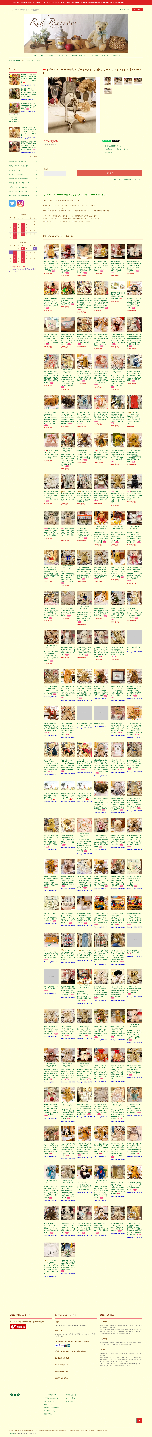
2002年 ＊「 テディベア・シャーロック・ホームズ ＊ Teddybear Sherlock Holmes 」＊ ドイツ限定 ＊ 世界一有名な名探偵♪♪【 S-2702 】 (51, 881)
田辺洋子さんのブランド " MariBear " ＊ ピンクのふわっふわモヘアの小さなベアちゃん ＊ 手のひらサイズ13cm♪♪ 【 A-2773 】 (134, 1035)
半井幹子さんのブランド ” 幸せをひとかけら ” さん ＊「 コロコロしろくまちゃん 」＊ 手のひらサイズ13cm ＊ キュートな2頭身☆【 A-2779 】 (118, 840)
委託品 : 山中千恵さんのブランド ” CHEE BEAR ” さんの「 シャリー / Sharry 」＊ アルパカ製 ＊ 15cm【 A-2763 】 (51, 532)
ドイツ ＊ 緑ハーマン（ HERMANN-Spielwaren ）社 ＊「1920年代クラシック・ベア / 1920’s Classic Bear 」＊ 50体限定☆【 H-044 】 (101, 303)
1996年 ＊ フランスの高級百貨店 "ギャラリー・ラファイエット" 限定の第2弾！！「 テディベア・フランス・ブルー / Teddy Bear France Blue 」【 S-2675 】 (101, 1192)
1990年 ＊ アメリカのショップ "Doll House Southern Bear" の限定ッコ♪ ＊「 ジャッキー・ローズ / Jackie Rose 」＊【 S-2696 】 (118, 1113)
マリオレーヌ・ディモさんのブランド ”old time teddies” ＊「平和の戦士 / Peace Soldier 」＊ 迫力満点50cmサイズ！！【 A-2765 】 (101, 455)
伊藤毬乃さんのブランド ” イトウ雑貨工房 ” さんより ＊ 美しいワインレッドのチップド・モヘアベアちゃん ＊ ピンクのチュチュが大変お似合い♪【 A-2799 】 (68, 267)
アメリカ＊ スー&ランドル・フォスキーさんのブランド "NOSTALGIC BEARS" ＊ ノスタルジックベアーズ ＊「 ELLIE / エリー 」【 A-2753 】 (118, 380)
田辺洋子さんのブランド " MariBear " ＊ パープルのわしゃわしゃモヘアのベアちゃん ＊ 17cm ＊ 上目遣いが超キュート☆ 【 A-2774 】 (51, 1074)
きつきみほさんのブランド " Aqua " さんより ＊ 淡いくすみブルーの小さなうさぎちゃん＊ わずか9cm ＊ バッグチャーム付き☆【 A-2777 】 (134, 537)
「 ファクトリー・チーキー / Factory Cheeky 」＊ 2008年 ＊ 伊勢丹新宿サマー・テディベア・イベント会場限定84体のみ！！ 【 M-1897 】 (118, 991)
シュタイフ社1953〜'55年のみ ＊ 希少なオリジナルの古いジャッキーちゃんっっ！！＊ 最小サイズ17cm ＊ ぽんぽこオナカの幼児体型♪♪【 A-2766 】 (84, 692)
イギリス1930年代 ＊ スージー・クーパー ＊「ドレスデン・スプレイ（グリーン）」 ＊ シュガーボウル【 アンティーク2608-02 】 (68, 339)
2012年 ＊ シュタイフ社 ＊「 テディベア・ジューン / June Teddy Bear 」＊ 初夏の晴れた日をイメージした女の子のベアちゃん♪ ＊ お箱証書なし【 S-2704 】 (84, 882)
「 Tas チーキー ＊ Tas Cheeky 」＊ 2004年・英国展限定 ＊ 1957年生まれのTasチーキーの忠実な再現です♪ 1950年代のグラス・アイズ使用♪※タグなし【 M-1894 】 (134, 1229)
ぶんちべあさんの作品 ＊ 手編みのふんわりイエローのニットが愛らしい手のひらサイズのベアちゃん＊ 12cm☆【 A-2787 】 (68, 840)
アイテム (139, 9)
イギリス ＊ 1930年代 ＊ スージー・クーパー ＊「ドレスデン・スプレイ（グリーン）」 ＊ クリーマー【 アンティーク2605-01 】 (134, 881)
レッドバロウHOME (37, 55)
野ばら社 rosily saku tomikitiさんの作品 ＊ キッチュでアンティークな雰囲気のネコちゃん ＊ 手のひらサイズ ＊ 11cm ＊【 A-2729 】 (118, 728)
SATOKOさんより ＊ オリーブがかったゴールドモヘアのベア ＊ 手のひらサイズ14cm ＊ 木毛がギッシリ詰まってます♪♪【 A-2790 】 (84, 376)
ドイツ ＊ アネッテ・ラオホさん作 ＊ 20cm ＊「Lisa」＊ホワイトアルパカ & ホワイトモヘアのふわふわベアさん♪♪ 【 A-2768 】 (68, 1030)
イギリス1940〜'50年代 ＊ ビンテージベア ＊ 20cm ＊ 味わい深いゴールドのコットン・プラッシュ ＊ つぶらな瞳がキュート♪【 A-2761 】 (118, 497)
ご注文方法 (94, 55)
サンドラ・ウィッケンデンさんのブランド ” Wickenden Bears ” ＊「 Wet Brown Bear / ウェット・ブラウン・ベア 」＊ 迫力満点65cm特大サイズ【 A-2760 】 (101, 804)
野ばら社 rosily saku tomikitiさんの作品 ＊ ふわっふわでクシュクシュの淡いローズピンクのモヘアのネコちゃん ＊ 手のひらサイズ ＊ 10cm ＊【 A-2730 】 (84, 267)
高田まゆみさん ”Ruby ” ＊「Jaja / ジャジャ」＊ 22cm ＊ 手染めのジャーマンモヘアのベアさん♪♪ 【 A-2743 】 (117, 1227)
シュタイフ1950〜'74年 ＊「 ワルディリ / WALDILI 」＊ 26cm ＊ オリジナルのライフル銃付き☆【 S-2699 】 (134, 1108)
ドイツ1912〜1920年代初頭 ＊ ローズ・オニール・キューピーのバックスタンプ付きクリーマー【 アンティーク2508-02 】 (101, 416)
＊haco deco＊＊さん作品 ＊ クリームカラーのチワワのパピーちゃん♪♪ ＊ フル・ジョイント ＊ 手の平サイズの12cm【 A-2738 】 (101, 651)
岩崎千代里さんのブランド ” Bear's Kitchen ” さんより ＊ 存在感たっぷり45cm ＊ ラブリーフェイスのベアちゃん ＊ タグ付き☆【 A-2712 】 (84, 1109)
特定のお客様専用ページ (101, 723)
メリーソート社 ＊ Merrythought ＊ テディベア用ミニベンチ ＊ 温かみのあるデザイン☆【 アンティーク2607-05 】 (51, 953)
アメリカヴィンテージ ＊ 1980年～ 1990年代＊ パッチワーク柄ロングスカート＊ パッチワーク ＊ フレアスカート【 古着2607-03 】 (68, 954)
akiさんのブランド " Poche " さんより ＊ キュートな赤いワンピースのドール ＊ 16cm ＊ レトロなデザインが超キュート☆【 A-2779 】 (101, 537)
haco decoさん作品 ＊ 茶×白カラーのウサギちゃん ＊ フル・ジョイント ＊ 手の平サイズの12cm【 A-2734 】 (68, 650)
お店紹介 (51, 55)
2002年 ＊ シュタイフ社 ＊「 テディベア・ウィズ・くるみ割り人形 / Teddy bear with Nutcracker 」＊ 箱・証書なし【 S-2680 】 (100, 1030)
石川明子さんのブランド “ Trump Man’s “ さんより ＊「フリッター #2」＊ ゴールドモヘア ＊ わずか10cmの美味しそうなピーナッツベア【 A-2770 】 (118, 1030)
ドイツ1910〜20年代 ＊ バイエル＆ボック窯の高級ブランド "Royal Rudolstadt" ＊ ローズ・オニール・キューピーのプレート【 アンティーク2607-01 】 (84, 845)
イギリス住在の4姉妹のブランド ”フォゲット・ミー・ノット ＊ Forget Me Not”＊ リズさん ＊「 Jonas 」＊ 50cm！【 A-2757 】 (101, 1148)
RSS (45, 1414)
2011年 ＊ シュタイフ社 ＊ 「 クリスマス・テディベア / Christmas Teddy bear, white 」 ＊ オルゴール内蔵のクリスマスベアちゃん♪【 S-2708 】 (51, 1109)
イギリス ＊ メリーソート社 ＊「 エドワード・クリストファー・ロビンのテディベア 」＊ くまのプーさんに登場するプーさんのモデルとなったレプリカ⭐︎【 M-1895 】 (118, 955)
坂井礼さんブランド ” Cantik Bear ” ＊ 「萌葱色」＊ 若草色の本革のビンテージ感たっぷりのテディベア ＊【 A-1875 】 (28, 92)
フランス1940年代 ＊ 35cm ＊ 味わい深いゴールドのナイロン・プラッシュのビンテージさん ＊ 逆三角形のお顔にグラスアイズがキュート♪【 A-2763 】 (84, 573)
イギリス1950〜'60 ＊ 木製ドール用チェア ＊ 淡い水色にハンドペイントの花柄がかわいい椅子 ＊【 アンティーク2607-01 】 (101, 495)
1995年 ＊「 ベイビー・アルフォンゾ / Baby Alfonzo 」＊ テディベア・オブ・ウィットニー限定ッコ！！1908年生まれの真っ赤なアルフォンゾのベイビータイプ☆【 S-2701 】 (101, 1072)
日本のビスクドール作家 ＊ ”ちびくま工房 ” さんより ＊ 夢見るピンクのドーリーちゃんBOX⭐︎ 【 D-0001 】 (51, 454)
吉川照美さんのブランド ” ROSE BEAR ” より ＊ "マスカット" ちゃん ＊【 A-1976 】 (28, 106)
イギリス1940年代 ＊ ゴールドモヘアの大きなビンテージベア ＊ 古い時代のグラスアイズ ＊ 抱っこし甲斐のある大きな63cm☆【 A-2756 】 (84, 1148)
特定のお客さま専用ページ (134, 648)
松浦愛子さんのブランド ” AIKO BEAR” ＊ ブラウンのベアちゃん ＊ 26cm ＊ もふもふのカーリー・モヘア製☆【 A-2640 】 (84, 338)
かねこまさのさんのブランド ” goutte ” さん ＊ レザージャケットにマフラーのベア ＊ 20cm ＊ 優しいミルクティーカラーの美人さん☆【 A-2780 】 (134, 840)
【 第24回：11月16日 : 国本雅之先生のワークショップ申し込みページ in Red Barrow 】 (118, 295)
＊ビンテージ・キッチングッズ (32, 60)
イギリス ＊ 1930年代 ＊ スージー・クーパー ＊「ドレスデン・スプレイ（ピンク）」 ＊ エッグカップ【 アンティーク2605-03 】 (68, 918)
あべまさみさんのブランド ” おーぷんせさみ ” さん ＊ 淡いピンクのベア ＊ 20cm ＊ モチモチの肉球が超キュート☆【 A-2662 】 (118, 339)
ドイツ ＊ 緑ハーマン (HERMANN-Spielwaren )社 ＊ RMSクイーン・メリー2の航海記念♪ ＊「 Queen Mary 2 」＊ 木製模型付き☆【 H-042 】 (84, 303)
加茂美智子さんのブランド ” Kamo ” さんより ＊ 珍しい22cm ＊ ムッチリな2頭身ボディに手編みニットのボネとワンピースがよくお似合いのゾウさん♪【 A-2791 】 (118, 804)
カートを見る (70, 1398)
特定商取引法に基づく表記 (133, 179)
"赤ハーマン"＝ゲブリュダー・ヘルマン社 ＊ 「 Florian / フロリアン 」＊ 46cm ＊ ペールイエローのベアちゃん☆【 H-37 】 (84, 616)
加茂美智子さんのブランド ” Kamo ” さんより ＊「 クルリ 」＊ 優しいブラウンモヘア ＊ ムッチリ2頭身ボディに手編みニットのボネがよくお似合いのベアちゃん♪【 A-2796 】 (101, 766)
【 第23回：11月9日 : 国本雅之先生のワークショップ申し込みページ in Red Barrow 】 (84, 796)
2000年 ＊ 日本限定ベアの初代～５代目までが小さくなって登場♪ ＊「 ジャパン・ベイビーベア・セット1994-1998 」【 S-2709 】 (51, 613)
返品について (118, 179)
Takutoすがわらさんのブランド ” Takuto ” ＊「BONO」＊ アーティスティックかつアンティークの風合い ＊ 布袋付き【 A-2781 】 (84, 455)
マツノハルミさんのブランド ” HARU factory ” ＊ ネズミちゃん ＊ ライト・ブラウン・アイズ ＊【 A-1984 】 (29, 131)
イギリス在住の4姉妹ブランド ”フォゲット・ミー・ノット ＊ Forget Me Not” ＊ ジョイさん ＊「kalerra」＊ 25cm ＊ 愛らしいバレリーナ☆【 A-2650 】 (101, 340)
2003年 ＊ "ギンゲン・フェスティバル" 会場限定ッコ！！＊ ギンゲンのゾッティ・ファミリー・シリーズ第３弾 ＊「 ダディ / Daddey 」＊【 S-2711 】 (68, 576)
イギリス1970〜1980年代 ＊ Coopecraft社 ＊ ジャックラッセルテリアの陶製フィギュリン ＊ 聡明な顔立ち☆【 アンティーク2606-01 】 (84, 918)
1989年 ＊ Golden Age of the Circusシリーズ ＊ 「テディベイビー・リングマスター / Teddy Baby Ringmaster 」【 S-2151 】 (51, 303)
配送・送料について (50, 1401)
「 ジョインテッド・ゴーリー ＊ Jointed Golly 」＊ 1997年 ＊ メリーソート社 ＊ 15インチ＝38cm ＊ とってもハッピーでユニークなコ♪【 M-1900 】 (101, 918)
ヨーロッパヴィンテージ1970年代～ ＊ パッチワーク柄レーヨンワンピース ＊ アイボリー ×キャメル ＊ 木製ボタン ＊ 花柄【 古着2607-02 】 (84, 496)
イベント (105, 55)
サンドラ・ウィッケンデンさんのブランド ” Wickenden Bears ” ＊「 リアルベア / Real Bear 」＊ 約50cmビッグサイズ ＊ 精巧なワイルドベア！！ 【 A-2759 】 (51, 418)
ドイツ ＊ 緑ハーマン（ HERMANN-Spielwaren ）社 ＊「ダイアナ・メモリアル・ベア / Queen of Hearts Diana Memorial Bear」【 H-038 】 (101, 991)
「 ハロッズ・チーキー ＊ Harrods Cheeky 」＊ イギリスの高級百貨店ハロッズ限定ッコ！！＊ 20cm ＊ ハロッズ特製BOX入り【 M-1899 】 (118, 455)
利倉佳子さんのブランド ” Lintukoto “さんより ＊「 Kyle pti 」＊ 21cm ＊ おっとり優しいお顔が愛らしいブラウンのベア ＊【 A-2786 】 (134, 691)
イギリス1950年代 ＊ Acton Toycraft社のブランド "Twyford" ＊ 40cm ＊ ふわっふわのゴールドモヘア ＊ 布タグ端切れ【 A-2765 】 (68, 1113)
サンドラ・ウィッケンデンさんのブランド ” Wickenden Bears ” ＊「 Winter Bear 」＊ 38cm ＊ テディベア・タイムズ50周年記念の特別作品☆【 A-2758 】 (68, 418)
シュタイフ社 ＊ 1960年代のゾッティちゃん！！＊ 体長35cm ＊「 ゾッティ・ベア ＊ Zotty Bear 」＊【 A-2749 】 (51, 690)
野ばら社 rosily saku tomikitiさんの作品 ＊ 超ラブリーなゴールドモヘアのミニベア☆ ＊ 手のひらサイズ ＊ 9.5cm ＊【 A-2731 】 (101, 266)
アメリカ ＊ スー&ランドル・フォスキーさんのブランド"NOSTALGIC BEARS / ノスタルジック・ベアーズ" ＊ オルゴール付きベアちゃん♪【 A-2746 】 (68, 1192)
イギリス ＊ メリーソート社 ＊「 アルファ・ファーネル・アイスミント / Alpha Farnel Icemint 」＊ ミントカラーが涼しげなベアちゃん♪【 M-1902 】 (84, 418)
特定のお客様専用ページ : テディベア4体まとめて (134, 951)
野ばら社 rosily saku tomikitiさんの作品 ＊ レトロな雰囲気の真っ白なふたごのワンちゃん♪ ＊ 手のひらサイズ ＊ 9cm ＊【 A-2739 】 (134, 266)
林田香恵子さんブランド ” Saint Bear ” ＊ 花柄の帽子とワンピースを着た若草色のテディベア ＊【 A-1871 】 (28, 78)
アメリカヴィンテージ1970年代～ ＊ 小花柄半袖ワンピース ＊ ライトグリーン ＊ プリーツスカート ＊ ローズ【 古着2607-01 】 (68, 496)
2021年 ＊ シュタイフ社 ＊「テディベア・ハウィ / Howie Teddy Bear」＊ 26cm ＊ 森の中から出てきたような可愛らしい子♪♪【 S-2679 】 (118, 881)
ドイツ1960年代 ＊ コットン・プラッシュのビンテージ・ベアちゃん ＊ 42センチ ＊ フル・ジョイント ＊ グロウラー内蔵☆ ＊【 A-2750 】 (134, 613)
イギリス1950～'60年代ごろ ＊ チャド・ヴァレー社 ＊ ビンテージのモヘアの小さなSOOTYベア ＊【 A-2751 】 (134, 1186)
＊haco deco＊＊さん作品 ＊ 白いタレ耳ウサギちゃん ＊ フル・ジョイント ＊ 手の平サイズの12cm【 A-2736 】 (84, 650)
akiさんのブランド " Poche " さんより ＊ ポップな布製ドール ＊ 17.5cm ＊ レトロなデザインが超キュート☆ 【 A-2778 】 (118, 537)
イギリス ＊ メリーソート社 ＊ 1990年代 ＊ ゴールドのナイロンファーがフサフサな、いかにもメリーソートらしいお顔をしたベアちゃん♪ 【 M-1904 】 (51, 841)
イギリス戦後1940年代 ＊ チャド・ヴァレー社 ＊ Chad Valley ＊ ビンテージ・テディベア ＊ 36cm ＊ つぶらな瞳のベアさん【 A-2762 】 (84, 1030)
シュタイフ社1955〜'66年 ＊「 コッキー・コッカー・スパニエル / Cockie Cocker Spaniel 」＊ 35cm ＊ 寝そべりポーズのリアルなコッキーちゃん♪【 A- (68, 1149)
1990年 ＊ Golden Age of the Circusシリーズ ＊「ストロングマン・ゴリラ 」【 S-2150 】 (68, 301)
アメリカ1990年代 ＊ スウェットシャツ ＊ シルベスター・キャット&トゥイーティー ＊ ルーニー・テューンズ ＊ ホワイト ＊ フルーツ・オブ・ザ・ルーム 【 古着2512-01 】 (51, 1266)
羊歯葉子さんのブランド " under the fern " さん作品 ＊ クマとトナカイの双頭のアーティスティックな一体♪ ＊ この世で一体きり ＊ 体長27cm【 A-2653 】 (68, 460)
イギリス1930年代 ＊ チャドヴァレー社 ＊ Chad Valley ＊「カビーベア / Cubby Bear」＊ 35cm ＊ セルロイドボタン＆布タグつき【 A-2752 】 (68, 691)
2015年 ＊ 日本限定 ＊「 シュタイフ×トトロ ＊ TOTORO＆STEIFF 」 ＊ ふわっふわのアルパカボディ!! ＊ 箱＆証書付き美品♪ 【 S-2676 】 (134, 1148)
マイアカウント (71, 1395)
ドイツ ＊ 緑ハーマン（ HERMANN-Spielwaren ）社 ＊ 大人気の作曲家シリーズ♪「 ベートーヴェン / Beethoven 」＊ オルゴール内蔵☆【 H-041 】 (68, 764)
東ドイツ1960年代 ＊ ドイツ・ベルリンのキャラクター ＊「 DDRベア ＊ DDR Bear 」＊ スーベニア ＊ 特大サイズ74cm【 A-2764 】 (51, 1228)
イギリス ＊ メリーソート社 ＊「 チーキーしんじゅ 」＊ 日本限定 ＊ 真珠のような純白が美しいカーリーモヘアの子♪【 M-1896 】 (51, 496)
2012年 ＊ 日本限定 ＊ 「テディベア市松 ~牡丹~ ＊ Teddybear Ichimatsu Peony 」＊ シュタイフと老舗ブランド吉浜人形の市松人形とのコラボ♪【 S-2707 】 (101, 841)
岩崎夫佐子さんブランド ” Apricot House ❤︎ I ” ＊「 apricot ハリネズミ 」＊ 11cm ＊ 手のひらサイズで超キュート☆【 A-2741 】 (101, 1228)
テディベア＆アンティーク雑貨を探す (71, 55)
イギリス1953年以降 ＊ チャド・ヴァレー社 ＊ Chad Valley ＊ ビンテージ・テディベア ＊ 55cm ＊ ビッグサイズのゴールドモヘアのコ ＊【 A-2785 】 (68, 729)
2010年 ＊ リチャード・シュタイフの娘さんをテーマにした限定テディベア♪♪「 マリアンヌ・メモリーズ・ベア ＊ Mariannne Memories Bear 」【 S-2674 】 (117, 1149)
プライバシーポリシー (51, 1411)
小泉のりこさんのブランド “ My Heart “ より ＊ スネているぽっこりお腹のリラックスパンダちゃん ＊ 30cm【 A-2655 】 (84, 1186)
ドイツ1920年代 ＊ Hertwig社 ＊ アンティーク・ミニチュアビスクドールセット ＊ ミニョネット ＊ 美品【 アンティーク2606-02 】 (84, 533)
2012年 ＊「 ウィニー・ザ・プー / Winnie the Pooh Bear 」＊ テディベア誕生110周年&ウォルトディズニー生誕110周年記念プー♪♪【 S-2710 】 (51, 572)
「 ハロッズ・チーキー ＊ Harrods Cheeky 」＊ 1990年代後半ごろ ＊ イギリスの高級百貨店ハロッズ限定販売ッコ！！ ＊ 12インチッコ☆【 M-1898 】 (134, 456)
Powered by (11, 1433)
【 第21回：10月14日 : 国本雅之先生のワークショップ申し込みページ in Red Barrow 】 (51, 796)
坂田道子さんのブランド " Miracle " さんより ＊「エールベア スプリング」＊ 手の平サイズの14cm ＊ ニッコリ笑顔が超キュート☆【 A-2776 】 (84, 1074)
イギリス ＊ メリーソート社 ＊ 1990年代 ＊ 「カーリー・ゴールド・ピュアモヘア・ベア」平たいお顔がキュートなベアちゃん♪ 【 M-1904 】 (134, 803)
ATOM (50, 1414)
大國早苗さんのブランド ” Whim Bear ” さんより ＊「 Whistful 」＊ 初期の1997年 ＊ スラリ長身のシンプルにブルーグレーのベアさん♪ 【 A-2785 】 (118, 417)
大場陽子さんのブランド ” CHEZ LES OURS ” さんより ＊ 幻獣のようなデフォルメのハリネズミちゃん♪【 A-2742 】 (101, 612)
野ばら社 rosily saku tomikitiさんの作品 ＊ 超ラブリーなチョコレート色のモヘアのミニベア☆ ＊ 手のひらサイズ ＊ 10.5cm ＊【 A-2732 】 (117, 266)
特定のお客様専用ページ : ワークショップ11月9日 (84, 724)
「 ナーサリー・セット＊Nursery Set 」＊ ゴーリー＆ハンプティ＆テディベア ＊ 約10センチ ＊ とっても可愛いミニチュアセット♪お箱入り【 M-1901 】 (117, 919)
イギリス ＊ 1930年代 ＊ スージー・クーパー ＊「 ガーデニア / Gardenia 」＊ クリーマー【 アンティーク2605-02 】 (51, 917)
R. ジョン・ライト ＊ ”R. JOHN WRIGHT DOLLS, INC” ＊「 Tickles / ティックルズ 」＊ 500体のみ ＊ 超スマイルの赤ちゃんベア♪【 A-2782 (101, 691)
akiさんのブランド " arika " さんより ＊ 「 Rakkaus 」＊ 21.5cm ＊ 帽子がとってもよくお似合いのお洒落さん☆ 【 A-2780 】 (84, 996)
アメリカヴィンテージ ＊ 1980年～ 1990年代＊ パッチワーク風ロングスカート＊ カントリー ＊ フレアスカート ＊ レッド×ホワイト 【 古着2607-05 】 (101, 955)
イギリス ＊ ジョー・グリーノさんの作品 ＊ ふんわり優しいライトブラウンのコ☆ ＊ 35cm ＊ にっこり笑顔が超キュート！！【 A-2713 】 (51, 266)
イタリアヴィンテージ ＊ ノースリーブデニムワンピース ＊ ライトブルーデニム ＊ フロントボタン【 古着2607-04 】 (84, 953)
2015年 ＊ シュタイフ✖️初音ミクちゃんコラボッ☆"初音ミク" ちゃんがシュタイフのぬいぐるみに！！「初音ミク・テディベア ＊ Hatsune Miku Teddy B (51, 1192)
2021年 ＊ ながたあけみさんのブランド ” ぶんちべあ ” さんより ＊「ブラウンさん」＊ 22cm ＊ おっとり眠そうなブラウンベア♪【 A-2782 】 (101, 881)
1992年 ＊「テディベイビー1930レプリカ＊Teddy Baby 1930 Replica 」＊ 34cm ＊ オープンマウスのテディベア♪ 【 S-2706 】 (134, 1070)
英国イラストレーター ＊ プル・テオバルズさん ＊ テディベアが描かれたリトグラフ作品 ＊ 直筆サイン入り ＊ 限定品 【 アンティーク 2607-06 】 (118, 691)
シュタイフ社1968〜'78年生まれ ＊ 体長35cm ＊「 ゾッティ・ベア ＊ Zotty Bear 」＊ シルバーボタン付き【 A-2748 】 (134, 763)
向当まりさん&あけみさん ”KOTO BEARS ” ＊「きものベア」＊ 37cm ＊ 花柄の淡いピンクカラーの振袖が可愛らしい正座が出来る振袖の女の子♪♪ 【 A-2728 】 (51, 377)
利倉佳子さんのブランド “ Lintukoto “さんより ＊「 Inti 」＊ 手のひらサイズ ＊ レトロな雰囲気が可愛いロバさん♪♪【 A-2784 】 (51, 728)
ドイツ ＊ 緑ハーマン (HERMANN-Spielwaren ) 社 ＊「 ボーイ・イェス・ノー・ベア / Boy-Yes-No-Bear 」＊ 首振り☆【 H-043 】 (84, 764)
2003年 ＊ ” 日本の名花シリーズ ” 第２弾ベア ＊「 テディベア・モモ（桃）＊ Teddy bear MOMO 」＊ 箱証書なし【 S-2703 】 (68, 881)
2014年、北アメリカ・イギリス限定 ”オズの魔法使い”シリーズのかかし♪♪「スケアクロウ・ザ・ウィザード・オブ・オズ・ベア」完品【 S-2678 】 (118, 613)
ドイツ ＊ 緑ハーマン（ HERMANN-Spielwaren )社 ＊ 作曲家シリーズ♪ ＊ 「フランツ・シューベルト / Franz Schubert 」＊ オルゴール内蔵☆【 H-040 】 (51, 765)
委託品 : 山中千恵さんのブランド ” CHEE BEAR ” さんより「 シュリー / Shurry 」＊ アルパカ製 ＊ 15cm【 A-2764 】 (68, 533)
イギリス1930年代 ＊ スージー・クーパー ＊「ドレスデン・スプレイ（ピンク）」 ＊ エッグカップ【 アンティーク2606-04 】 (51, 339)
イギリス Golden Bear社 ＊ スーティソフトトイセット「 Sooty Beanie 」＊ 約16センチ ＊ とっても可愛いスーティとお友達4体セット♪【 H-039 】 (134, 918)
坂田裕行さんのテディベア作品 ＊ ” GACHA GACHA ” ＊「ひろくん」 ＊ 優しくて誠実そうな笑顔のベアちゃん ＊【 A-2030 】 (28, 145)
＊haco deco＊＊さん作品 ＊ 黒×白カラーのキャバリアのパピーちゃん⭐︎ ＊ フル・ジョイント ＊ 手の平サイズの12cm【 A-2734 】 (68, 1228)
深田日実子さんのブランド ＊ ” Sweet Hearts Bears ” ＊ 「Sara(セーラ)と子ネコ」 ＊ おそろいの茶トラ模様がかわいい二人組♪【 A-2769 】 (101, 572)
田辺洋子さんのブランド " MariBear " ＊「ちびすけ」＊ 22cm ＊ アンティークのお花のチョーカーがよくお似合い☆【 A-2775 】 (68, 1074)
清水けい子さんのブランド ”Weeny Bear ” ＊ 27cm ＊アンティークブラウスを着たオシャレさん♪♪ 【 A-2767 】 (51, 1029)
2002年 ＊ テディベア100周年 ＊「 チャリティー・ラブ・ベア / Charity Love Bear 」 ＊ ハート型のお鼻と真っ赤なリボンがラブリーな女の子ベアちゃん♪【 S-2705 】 (134, 573)
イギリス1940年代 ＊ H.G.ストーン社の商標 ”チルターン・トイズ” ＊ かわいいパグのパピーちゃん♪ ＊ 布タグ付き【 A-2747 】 (51, 1148)
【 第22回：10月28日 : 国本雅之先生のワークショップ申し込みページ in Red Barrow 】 (68, 796)
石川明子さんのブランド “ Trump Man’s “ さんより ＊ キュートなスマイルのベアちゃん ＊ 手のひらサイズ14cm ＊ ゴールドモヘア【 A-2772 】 (118, 572)
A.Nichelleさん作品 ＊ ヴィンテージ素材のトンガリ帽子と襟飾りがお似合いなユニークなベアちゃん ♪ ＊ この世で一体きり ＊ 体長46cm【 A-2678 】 (134, 340)
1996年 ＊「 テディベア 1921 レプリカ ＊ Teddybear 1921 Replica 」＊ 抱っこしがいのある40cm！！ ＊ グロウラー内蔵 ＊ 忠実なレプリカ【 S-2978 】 (118, 1188)
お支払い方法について (51, 1398)
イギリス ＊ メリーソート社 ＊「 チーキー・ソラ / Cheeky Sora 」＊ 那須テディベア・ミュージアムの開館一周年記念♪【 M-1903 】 (134, 376)
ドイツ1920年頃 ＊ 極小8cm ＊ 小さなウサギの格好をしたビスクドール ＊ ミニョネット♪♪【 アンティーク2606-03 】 (68, 990)
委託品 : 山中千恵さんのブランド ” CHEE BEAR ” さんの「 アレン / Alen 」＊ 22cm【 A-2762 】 (134, 495)
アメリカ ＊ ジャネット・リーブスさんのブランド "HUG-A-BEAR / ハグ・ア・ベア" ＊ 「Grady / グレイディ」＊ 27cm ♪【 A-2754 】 (51, 656)
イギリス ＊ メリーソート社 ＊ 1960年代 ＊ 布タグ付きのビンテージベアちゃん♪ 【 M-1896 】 (134, 989)
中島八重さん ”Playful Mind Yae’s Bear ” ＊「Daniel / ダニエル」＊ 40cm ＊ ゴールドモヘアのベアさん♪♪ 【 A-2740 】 (117, 651)
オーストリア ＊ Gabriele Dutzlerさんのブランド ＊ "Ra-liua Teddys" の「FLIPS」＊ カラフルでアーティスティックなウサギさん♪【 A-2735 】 (68, 380)
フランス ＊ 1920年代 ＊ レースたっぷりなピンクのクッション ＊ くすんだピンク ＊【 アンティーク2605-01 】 (68, 612)
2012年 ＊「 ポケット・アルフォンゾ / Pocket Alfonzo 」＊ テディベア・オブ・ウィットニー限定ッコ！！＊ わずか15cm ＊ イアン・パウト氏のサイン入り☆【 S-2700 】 (117, 1072)
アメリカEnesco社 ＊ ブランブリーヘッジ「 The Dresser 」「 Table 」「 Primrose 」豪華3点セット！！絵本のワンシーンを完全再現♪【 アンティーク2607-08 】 (134, 729)
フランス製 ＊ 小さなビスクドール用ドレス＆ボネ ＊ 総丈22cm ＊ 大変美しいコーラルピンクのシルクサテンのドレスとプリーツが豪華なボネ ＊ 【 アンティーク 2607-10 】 (101, 377)
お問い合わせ (117, 55)
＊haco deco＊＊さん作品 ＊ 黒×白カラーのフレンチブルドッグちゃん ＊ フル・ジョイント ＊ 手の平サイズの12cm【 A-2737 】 (84, 1228)
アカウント (125, 9)
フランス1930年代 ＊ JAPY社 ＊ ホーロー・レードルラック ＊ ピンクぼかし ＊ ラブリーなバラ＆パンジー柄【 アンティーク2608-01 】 (118, 764)
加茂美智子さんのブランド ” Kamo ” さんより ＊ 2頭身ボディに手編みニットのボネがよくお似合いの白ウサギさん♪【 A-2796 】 (134, 303)
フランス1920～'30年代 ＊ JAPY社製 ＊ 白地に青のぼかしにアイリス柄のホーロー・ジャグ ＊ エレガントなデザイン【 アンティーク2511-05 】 (68, 1264)
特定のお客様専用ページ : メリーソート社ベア (51, 988)
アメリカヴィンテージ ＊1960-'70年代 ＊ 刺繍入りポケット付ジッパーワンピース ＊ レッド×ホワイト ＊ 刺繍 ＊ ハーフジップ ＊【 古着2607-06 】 (134, 418)
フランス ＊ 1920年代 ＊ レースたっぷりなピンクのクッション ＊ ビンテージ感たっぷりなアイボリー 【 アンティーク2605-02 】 (101, 1109)
